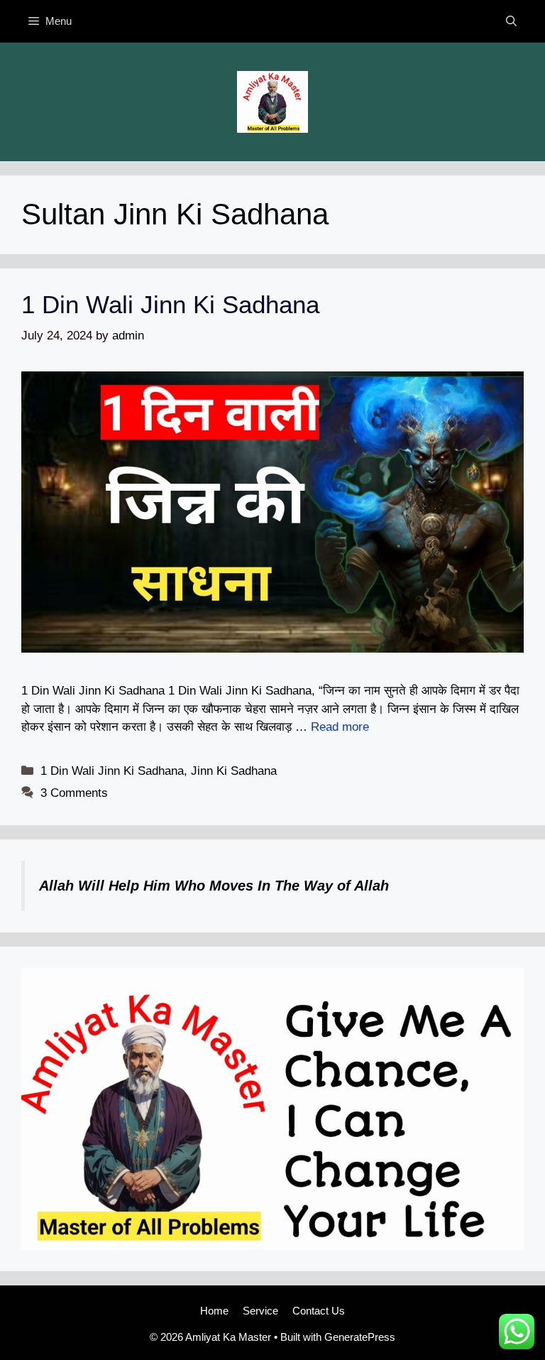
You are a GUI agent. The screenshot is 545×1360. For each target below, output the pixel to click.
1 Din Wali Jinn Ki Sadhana (170, 304)
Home (214, 1311)
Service (260, 1311)
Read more (340, 727)
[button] (511, 21)
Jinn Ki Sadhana (234, 771)
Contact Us (318, 1311)
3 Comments (74, 793)
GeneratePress (359, 1337)
